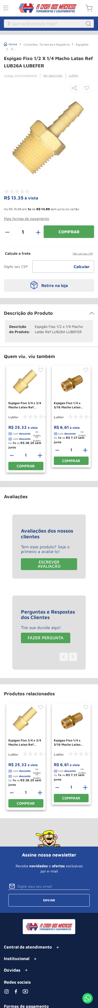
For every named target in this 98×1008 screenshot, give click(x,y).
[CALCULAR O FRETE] (82, 266)
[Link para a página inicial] (10, 43)
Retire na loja (54, 285)
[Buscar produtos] (89, 23)
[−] (10, 231)
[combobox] (49, 24)
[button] (74, 88)
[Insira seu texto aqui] (87, 998)
